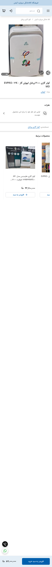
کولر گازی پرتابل (26, 19)
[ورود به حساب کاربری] (11, 11)
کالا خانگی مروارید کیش (42, 19)
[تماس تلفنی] (5, 544)
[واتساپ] (5, 551)
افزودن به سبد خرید (36, 561)
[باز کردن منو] (47, 11)
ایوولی (43, 91)
